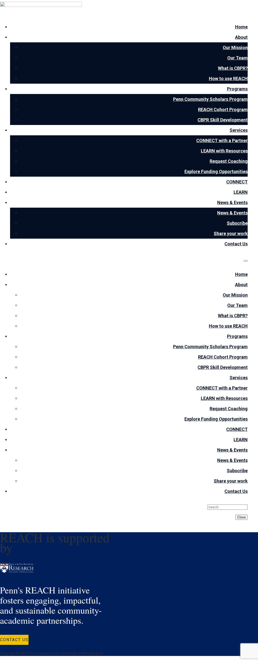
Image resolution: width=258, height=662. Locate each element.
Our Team (237, 57)
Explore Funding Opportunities (216, 171)
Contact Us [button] (14, 639)
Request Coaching (229, 161)
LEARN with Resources (224, 150)
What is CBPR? (233, 68)
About (241, 37)
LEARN (241, 192)
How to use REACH (228, 78)
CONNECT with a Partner (222, 140)
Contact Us (236, 243)
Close (241, 517)
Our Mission (235, 47)
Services (239, 130)
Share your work (231, 233)
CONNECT (237, 181)
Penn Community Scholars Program (210, 99)
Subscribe (237, 223)
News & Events (232, 202)
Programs (237, 88)
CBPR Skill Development (223, 119)
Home (241, 26)
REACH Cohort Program (223, 109)
